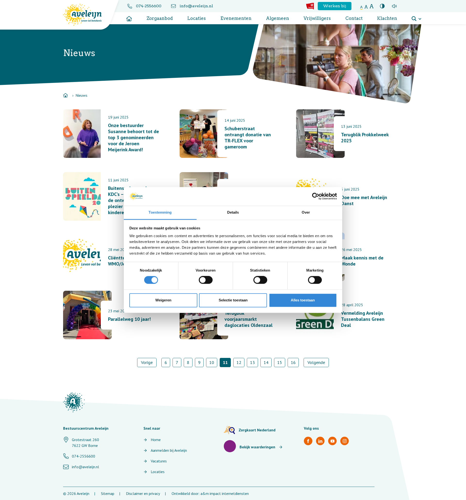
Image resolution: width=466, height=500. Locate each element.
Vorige (147, 362)
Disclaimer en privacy (143, 493)
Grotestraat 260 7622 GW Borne (85, 442)
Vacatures (159, 461)
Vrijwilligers (317, 18)
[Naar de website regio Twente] (310, 6)
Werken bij (334, 6)
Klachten (387, 18)
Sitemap (107, 493)
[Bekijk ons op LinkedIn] (320, 441)
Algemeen (277, 18)
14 (266, 362)
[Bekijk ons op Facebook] (308, 441)
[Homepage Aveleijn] (86, 15)
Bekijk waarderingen (257, 446)
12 (238, 362)
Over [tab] (306, 212)
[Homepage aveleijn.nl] (74, 402)
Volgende (316, 362)
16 (293, 362)
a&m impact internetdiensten (224, 493)
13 (252, 362)
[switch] (206, 280)
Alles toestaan (303, 300)
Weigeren (163, 300)
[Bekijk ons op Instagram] (344, 441)
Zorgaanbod (160, 18)
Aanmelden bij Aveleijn (169, 450)
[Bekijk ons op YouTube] (332, 441)
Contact (354, 18)
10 (211, 362)
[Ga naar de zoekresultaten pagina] (416, 17)
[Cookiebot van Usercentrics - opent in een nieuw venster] (315, 196)
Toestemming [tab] (160, 212)
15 (279, 362)
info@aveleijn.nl (196, 6)
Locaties (196, 18)
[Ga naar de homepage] (129, 17)
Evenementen (235, 18)
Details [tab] (233, 212)
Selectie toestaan (233, 300)
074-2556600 (148, 6)
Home (156, 439)
